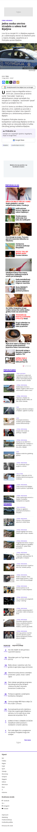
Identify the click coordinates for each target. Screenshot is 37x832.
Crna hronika (7, 20)
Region (4, 763)
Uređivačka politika (7, 822)
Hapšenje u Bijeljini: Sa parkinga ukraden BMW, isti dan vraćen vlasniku (24, 399)
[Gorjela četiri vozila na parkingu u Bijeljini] (9, 432)
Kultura (4, 782)
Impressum (5, 815)
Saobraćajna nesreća (18, 145)
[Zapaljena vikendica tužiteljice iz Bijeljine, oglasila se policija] (9, 410)
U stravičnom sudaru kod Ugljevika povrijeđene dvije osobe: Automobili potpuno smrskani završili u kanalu (24, 377)
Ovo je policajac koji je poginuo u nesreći (22, 465)
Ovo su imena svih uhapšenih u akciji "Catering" (24, 600)
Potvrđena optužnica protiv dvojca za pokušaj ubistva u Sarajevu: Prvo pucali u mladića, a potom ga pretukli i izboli (24, 623)
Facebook (6, 800)
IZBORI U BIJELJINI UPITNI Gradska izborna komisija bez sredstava (24, 477)
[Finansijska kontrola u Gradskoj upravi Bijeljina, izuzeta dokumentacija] (9, 421)
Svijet (3, 766)
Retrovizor (5, 784)
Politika (20, 474)
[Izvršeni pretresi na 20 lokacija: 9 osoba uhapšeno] (9, 589)
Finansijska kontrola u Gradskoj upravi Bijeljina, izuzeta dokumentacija (23, 421)
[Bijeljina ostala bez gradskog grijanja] (9, 455)
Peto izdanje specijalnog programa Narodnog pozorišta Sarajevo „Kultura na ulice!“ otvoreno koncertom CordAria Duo (20, 685)
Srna (7, 76)
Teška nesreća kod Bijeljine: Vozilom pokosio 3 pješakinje (24, 487)
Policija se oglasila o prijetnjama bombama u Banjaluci (23, 510)
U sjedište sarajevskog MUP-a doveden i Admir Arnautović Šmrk (24, 611)
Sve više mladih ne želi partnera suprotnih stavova (18, 651)
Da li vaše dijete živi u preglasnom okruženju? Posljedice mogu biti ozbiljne (19, 732)
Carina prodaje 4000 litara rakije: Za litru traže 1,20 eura (20, 703)
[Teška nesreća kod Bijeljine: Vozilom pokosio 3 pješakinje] (9, 488)
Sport (3, 769)
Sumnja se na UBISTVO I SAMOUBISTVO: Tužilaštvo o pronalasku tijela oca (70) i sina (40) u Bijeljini (24, 444)
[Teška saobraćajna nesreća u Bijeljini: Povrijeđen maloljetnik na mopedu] (9, 499)
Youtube (5, 808)
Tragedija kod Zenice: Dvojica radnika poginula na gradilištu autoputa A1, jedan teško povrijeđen (24, 545)
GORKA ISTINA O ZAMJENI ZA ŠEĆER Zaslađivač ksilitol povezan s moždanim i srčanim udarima (20, 723)
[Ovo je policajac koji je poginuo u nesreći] (9, 466)
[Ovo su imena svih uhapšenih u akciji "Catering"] (9, 601)
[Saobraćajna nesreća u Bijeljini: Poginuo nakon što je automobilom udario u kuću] (9, 388)
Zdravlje (4, 771)
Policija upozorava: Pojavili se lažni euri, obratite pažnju (24, 566)
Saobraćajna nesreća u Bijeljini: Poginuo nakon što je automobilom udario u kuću (24, 388)
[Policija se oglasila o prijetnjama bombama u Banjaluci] (9, 511)
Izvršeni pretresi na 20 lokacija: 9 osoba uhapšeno (24, 588)
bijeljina (6, 145)
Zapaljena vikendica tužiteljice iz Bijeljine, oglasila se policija (24, 409)
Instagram (6, 806)
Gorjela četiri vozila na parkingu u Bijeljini (22, 431)
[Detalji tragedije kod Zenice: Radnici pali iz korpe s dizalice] (9, 533)
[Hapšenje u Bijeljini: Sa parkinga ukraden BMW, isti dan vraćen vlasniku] (9, 399)
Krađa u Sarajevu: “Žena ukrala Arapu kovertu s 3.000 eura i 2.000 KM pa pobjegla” (24, 578)
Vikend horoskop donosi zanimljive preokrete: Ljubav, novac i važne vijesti (20, 675)
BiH (18, 407)
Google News (19, 140)
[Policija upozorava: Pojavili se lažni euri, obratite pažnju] (9, 567)
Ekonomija (5, 774)
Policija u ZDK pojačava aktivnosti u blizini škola (23, 521)
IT (2, 790)
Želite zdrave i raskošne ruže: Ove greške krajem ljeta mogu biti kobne (20, 666)
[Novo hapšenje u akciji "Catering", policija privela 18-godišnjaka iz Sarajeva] (9, 556)
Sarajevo (4, 776)
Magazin (4, 779)
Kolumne (4, 792)
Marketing (5, 817)
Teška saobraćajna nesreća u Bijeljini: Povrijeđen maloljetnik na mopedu (24, 499)
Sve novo (27, 740)
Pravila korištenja (7, 820)
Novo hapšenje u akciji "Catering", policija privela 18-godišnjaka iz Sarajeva (24, 556)
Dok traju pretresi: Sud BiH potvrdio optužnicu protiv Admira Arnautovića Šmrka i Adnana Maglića (24, 635)
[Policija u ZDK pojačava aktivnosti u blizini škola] (9, 522)
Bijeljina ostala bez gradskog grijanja (24, 454)
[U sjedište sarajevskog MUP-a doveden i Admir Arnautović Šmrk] (9, 612)
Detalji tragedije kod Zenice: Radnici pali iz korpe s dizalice (24, 532)
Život (3, 787)
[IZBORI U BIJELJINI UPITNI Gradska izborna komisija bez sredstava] (9, 477)
